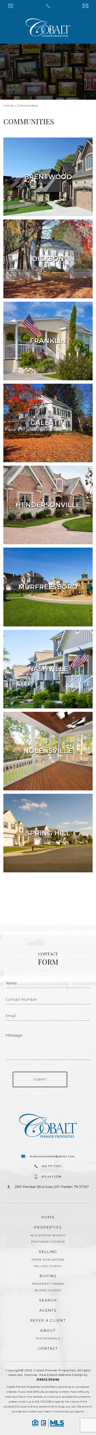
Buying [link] (48, 1276)
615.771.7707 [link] (51, 1166)
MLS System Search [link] (48, 1235)
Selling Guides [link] (48, 1266)
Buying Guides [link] (48, 1290)
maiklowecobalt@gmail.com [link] (52, 1156)
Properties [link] (48, 1227)
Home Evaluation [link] (48, 1259)
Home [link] (48, 1217)
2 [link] (55, 898)
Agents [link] (48, 1310)
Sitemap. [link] (31, 1375)
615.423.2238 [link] (51, 1176)
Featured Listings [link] (48, 1241)
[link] (48, 6)
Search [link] (48, 1300)
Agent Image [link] (48, 1379)
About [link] (48, 1330)
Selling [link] (48, 1252)
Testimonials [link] (48, 1338)
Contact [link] (48, 1348)
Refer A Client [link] (48, 1320)
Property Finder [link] (48, 1283)
